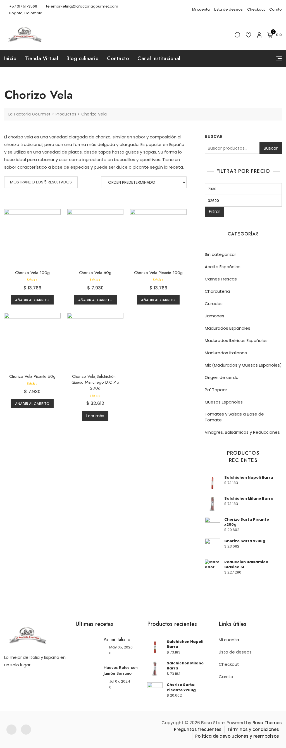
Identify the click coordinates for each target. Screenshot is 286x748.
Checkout (256, 9)
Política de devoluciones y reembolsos (237, 736)
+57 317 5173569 (22, 6)
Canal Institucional (158, 58)
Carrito (275, 9)
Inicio (10, 58)
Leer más (95, 416)
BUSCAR (214, 136)
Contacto (118, 58)
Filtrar (214, 211)
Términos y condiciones (253, 729)
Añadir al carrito (32, 300)
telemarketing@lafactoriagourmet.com (81, 6)
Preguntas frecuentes (197, 729)
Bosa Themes (267, 723)
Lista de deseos (228, 9)
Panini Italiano (117, 639)
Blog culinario (82, 58)
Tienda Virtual (41, 58)
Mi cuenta (201, 9)
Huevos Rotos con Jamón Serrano (121, 670)
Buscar (271, 148)
